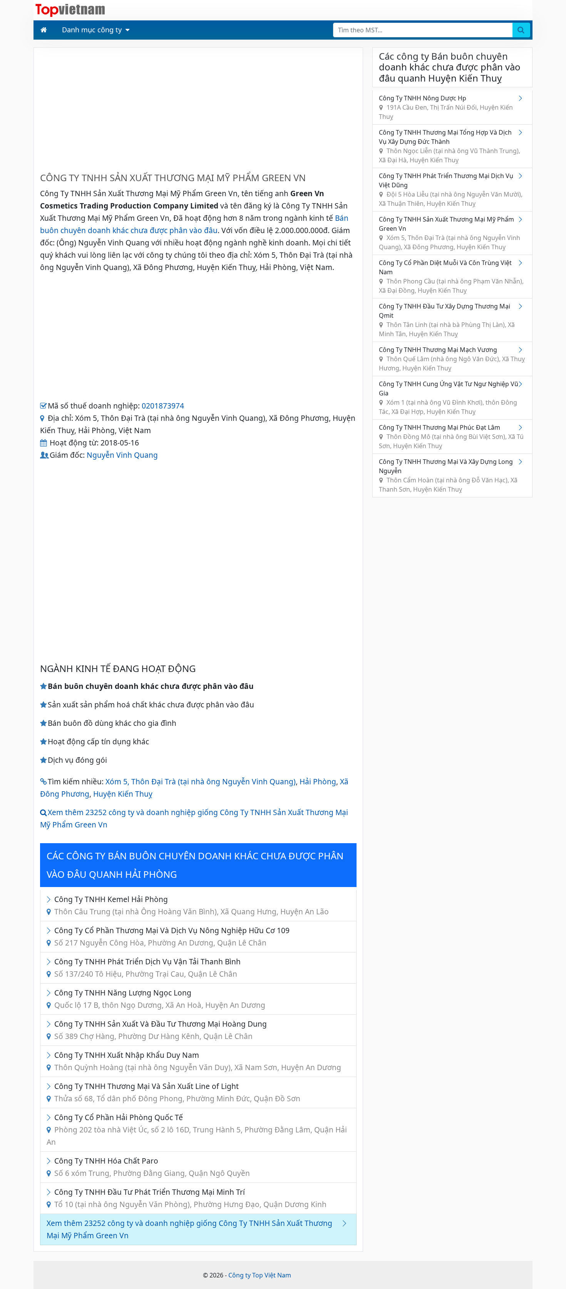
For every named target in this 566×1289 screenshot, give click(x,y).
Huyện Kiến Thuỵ (122, 794)
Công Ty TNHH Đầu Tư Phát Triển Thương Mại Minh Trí (190, 1198)
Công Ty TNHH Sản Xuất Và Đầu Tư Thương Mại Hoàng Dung (160, 1030)
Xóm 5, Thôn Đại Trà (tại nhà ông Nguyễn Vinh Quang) (200, 781)
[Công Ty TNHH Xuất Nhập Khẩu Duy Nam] (50, 1055)
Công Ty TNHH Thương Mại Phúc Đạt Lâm (451, 436)
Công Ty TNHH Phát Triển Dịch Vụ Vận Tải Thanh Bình (147, 967)
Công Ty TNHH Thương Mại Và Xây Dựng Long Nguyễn (448, 475)
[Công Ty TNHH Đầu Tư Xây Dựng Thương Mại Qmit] (522, 306)
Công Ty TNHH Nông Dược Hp (446, 107)
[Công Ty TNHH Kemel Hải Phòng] (50, 899)
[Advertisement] (198, 108)
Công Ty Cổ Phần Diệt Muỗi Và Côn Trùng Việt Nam (451, 276)
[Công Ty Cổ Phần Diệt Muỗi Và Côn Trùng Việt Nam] (522, 262)
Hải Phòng (318, 781)
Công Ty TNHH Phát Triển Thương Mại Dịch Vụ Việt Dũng (450, 190)
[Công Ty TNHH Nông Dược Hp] (522, 98)
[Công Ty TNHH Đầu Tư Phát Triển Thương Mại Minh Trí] (50, 1192)
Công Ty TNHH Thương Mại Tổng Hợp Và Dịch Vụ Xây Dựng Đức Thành (449, 146)
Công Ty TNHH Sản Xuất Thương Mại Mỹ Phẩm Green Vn (449, 233)
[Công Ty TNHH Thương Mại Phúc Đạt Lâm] (522, 427)
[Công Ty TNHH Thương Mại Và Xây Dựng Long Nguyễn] (522, 461)
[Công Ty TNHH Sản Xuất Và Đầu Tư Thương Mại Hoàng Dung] (50, 1024)
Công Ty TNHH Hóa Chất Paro (152, 1167)
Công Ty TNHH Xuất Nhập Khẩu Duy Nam (197, 1061)
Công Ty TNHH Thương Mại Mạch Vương (452, 358)
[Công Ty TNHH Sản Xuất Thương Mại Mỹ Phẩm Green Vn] (522, 219)
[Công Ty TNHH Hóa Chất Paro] (50, 1161)
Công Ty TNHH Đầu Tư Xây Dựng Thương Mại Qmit (447, 320)
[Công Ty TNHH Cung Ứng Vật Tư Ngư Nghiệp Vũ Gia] (522, 384)
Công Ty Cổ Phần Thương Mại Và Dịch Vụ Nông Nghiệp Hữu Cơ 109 (172, 936)
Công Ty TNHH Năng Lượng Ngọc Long (159, 998)
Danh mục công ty (92, 29)
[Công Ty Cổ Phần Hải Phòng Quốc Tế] (50, 1117)
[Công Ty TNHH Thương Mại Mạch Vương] (522, 349)
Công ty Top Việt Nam (259, 1275)
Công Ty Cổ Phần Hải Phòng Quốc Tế (197, 1129)
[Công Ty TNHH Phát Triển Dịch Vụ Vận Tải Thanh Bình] (50, 961)
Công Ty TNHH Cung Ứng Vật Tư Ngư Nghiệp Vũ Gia (448, 398)
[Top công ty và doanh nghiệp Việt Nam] (70, 9)
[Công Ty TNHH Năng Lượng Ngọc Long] (50, 992)
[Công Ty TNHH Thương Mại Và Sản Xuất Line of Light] (50, 1086)
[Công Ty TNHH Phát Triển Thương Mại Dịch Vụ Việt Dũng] (522, 175)
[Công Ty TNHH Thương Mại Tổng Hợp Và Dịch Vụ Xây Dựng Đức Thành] (522, 132)
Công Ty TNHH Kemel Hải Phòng (191, 905)
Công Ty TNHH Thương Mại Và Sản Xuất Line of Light (177, 1092)
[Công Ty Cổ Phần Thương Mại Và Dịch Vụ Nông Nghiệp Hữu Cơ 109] (50, 930)
